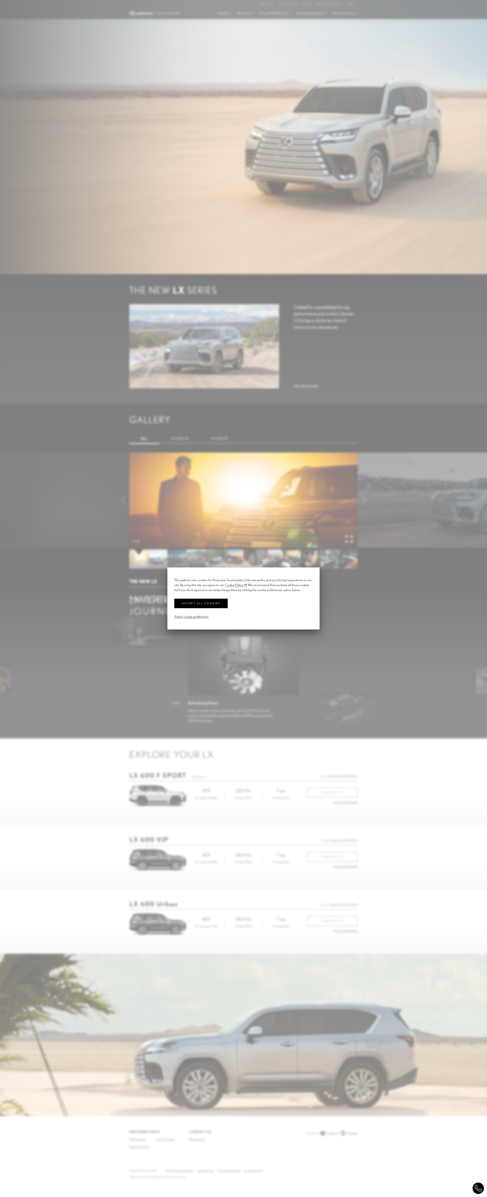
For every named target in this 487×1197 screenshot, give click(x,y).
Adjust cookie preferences (191, 616)
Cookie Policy (234, 585)
